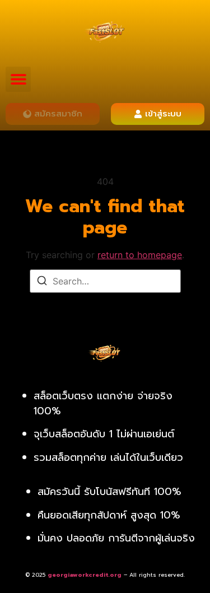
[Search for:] (105, 281)
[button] (18, 79)
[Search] (42, 282)
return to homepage (139, 254)
